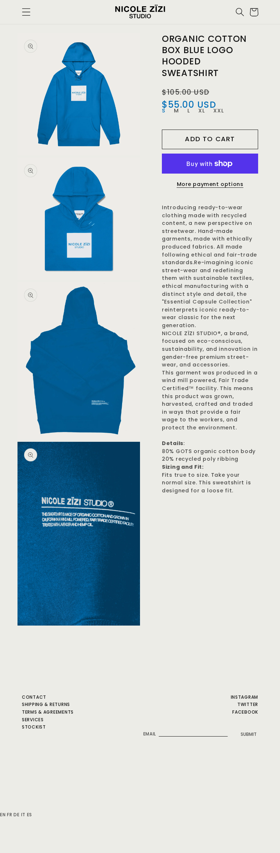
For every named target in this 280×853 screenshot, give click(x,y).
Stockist (34, 727)
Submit (249, 734)
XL (201, 110)
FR (9, 815)
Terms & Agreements (48, 712)
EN (2, 815)
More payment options (210, 184)
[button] (26, 12)
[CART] (254, 12)
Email (149, 734)
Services (33, 720)
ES (29, 815)
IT (23, 815)
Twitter (247, 704)
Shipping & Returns (46, 704)
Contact (34, 697)
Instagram (244, 697)
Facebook (245, 712)
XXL (218, 110)
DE (16, 815)
